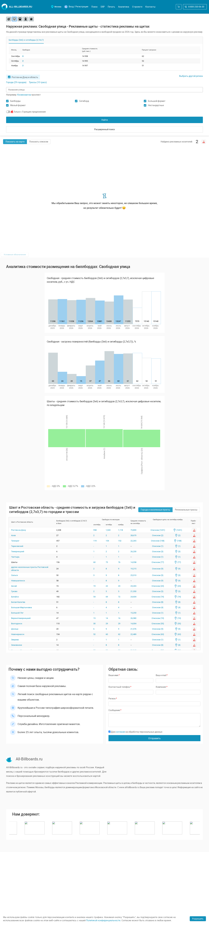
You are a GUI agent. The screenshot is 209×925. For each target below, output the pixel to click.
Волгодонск (16, 623)
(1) (179, 546)
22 (107, 586)
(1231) (178, 530)
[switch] (8, 112)
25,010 (133, 575)
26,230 (133, 551)
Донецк (14, 629)
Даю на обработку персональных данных (136, 732)
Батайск (15, 597)
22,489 (133, 634)
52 (94, 634)
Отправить (154, 738)
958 (95, 530)
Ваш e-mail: (162, 675)
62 (119, 634)
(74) (179, 597)
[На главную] (17, 7)
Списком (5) (157, 591)
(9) (179, 569)
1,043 (108, 530)
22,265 (133, 541)
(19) (179, 618)
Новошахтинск (18, 580)
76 (119, 562)
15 (94, 618)
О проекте (137, 7)
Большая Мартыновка (21, 607)
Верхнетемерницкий (21, 618)
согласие (120, 732)
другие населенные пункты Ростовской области (29, 568)
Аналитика (123, 7)
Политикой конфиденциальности (103, 920)
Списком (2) (157, 535)
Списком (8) (157, 602)
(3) (179, 551)
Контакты (150, 7)
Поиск (94, 7)
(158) (179, 541)
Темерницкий (17, 551)
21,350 (133, 591)
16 (119, 618)
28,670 (133, 535)
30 (94, 623)
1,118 (120, 530)
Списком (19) (158, 618)
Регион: (112, 698)
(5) (179, 591)
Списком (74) (158, 597)
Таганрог (15, 541)
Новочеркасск (17, 634)
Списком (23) (158, 586)
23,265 (133, 586)
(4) (179, 607)
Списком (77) (158, 562)
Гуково (14, 591)
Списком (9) (157, 569)
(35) (179, 623)
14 (107, 618)
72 (119, 597)
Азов (13, 535)
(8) (179, 602)
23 (119, 586)
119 (95, 541)
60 (94, 562)
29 (107, 623)
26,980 (133, 618)
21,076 (133, 629)
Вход (71, 6)
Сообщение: (114, 710)
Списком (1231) (158, 530)
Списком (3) (157, 551)
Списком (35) (158, 623)
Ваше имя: (114, 675)
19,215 (133, 569)
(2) (179, 535)
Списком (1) (157, 546)
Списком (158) (157, 541)
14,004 (133, 623)
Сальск (14, 575)
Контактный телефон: (119, 687)
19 (94, 586)
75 (107, 562)
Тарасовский (17, 546)
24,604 (133, 597)
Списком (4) (157, 607)
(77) (179, 562)
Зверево (15, 639)
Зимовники (16, 645)
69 (107, 597)
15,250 (133, 613)
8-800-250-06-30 (196, 7)
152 (119, 541)
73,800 (133, 530)
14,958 (133, 562)
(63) (179, 634)
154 (107, 541)
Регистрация (81, 6)
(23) (179, 586)
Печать (111, 7)
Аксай (14, 586)
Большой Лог (17, 613)
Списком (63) (158, 634)
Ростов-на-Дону (18, 530)
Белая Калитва (18, 602)
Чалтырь (15, 557)
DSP (103, 7)
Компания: (161, 687)
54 (94, 597)
